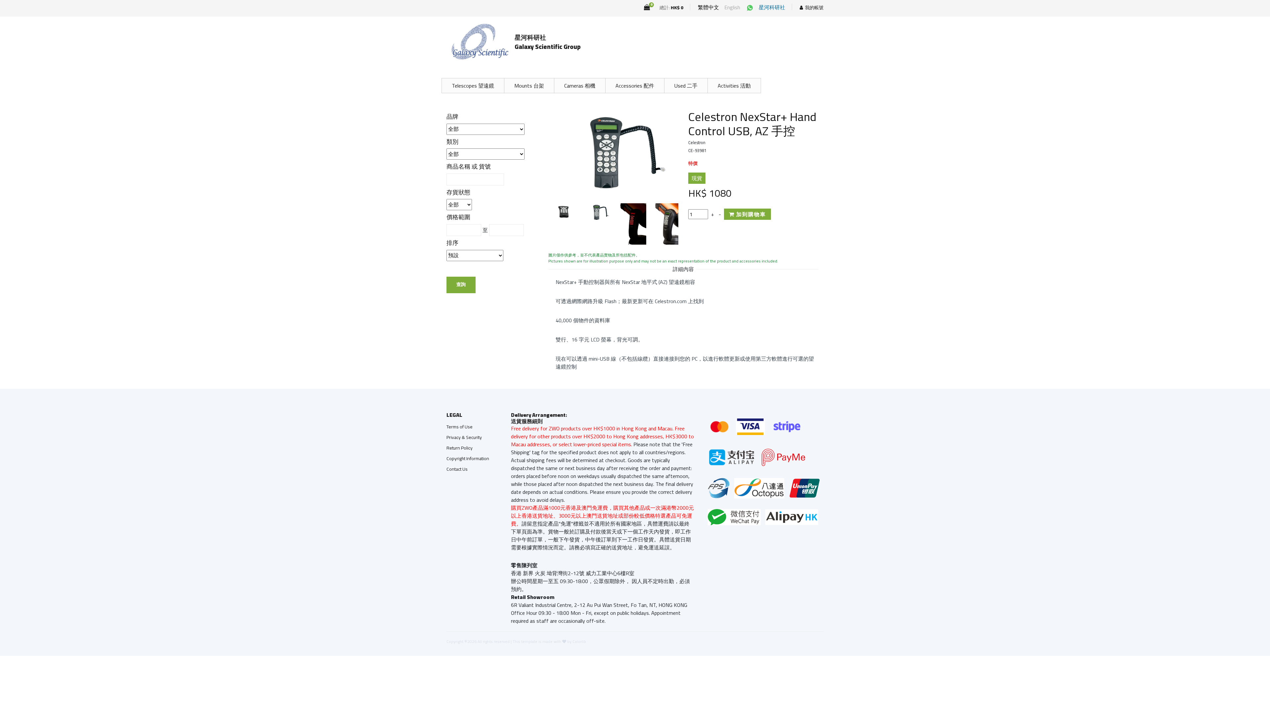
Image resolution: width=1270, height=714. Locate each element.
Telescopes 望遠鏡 (473, 86)
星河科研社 (772, 7)
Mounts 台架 (529, 86)
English (732, 7)
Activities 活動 (734, 86)
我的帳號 (814, 7)
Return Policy (459, 448)
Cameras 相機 (579, 86)
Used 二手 (686, 86)
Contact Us (457, 469)
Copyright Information (467, 458)
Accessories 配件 (634, 86)
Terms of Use (459, 426)
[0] (647, 7)
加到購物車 (750, 214)
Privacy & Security (464, 437)
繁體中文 (708, 7)
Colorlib (579, 641)
